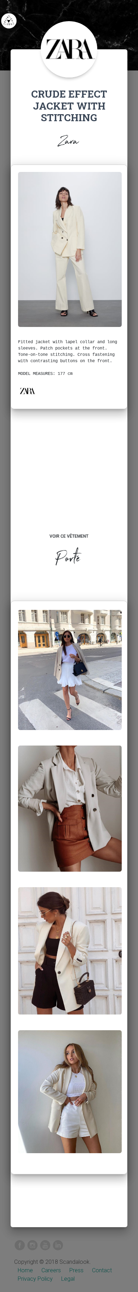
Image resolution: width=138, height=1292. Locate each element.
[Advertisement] (69, 478)
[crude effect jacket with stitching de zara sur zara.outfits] (70, 675)
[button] (27, 391)
